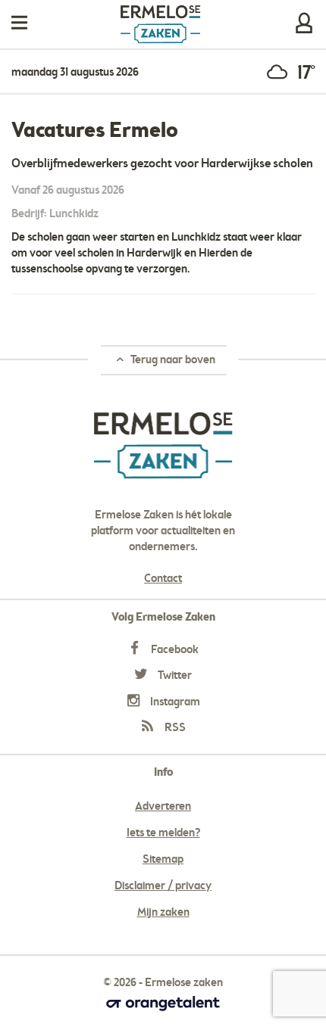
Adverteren (163, 806)
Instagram (174, 702)
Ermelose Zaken (160, 24)
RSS (174, 728)
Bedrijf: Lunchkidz (55, 214)
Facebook (174, 650)
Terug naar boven (171, 360)
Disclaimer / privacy (163, 886)
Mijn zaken (304, 23)
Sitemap (163, 859)
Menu (19, 23)
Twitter (173, 675)
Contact (163, 579)
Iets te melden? (163, 833)
